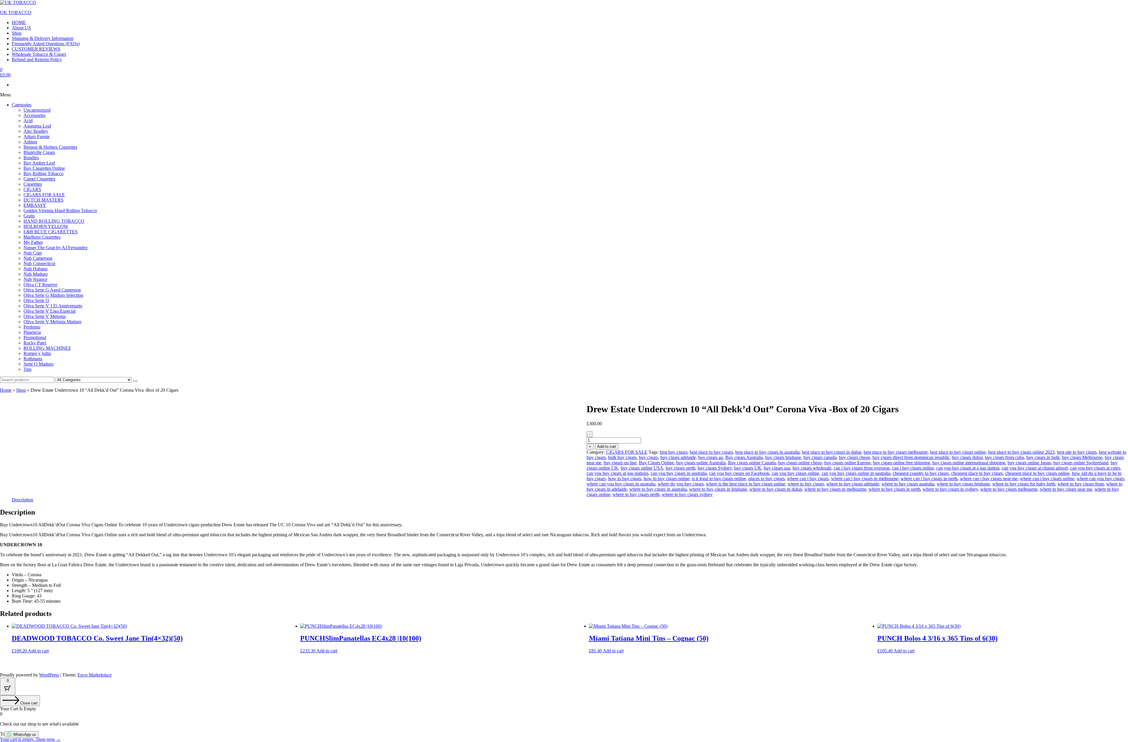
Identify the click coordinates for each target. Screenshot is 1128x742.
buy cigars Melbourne (1082, 457)
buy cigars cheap (854, 457)
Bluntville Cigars (39, 152)
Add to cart (606, 446)
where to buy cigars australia (908, 483)
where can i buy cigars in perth (929, 478)
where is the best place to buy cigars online (745, 483)
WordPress (49, 674)
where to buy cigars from (1081, 483)
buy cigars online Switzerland (1080, 462)
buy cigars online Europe (847, 462)
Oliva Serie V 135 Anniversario (53, 305)
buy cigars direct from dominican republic (911, 457)
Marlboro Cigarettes (42, 237)
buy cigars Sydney (715, 467)
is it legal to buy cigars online (719, 478)
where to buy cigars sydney (687, 494)
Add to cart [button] (38, 650)
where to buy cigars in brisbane (718, 489)
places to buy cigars (766, 478)
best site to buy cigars (1077, 452)
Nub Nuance (35, 279)
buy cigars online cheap (800, 462)
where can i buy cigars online (1047, 478)
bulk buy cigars (622, 457)
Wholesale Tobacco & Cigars (39, 54)
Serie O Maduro (38, 363)
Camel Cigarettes (39, 178)
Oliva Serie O (36, 300)
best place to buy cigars (711, 452)
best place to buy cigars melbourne (896, 452)
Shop (16, 33)
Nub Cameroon (38, 258)
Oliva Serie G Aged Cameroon (52, 289)
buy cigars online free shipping (901, 462)
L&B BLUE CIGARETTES (51, 231)
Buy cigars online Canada (752, 462)
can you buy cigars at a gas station (967, 467)
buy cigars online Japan (1029, 462)
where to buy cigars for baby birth (1023, 483)
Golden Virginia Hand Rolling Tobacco (60, 210)
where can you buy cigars (1100, 478)
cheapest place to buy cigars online (1037, 473)
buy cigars (648, 457)
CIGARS (32, 189)
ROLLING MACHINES (47, 348)
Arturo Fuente (37, 136)
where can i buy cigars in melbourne (864, 478)
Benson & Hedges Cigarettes (50, 147)
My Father (33, 242)
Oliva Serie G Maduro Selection (53, 295)
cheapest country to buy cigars (921, 473)
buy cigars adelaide (678, 457)
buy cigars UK (747, 467)
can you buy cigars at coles (1095, 467)
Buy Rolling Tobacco (43, 173)
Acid (28, 120)
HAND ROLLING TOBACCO (54, 221)
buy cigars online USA (642, 467)
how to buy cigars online (666, 478)
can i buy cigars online (913, 467)
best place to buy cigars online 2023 (1021, 452)
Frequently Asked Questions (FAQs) (46, 43)
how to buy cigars (624, 478)
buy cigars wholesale (812, 467)
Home (5, 390)
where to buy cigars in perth (894, 489)
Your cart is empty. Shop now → (30, 739)
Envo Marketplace (95, 674)
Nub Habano (36, 268)
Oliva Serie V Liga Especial (49, 311)
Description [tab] (22, 499)
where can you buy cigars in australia (621, 483)
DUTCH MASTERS (43, 199)
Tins (27, 369)
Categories (21, 104)
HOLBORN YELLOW (46, 226)
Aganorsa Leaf (37, 125)
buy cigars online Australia (701, 462)
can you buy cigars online (795, 473)
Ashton (30, 141)
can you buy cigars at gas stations (617, 473)
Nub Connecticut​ (39, 263)
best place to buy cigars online (958, 452)
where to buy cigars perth (635, 494)
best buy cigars (673, 452)
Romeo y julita (37, 353)
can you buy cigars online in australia (856, 473)
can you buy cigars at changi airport (1035, 467)
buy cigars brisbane (783, 457)
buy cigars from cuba (1004, 457)
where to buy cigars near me (1066, 489)
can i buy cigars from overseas (862, 467)
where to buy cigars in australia (658, 489)
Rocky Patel (35, 342)
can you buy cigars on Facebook (739, 473)
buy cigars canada (820, 457)
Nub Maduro (36, 274)
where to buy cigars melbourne (1009, 489)
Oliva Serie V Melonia (45, 316)
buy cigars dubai (967, 457)
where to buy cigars (806, 483)
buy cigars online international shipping (968, 462)
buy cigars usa (777, 467)
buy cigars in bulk (1043, 457)
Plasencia (32, 332)
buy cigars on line (620, 462)
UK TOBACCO (15, 12)
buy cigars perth (680, 467)
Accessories (35, 115)
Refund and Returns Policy (37, 59)
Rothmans (33, 358)
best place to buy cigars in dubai (831, 452)
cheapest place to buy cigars (977, 473)
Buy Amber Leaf (39, 162)
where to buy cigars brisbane (963, 483)
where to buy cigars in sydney (950, 489)
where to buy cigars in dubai (775, 489)
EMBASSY (35, 205)
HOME (19, 22)
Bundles (31, 157)
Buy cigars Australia (744, 457)
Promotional (35, 337)
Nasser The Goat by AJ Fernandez (56, 247)
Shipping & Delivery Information (42, 38)
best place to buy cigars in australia (767, 452)
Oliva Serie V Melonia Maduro (52, 321)
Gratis (29, 215)
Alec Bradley (36, 131)
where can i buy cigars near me (989, 478)
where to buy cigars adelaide (852, 483)
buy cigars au (710, 457)
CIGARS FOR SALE (44, 194)
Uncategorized (37, 110)
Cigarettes (33, 184)
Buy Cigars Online (656, 462)
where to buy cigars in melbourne (835, 489)
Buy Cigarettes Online (44, 168)
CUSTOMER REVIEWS (36, 48)
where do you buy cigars (681, 483)
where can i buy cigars (808, 478)
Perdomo (32, 326)
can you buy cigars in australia (679, 473)
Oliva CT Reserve (40, 284)
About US (21, 27)
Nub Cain (33, 252)
